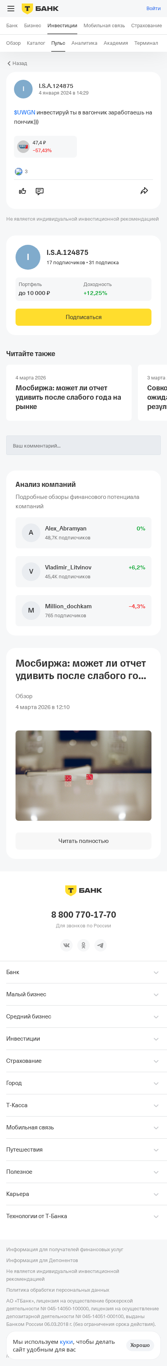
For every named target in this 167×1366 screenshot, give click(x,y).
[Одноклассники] (83, 945)
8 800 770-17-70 (83, 914)
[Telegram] (100, 945)
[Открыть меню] (11, 8)
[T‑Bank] (40, 8)
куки (66, 1341)
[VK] (66, 945)
